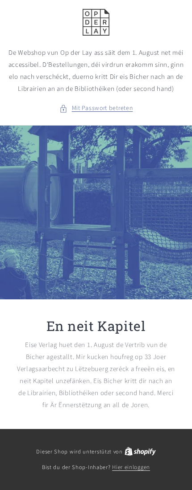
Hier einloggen (131, 467)
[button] (96, 108)
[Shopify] (140, 452)
